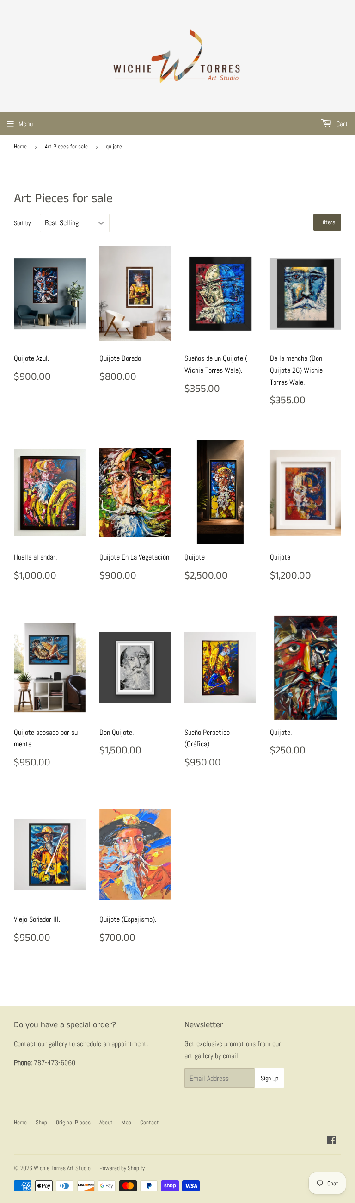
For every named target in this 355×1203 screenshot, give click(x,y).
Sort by (22, 223)
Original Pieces (73, 1122)
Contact (149, 1122)
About (106, 1122)
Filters (327, 222)
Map (126, 1122)
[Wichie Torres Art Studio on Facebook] (332, 1141)
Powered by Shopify (122, 1168)
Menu (25, 124)
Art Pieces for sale (66, 146)
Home (20, 146)
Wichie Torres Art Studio (62, 1168)
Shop (41, 1122)
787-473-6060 (54, 1062)
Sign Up (269, 1078)
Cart (341, 124)
